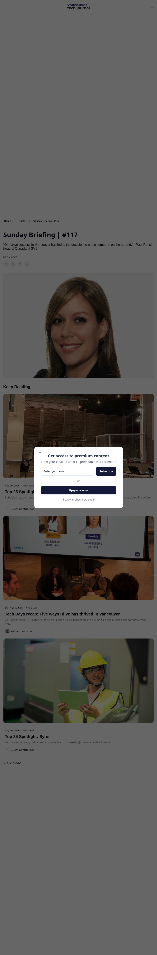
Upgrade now (78, 490)
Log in (91, 499)
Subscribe (106, 471)
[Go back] (40, 452)
